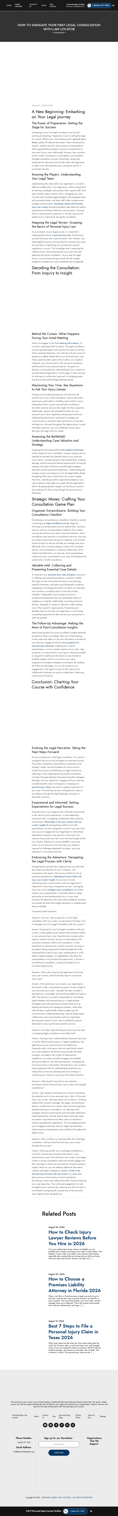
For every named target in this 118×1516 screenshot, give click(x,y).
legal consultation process (57, 523)
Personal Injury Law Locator (19, 1416)
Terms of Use (91, 1416)
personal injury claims (41, 787)
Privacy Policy (78, 1416)
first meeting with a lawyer (67, 343)
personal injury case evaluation (61, 574)
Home (9, 5)
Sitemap (103, 1416)
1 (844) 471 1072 (23, 1442)
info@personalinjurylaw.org (23, 1451)
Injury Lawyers (18, 5)
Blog (44, 5)
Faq (54, 1416)
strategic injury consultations (60, 889)
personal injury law (62, 235)
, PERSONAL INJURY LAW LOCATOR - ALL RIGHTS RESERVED (66, 1497)
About (36, 1416)
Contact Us (33, 5)
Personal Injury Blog (64, 1416)
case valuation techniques (72, 449)
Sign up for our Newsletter (59, 1438)
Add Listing (53, 5)
